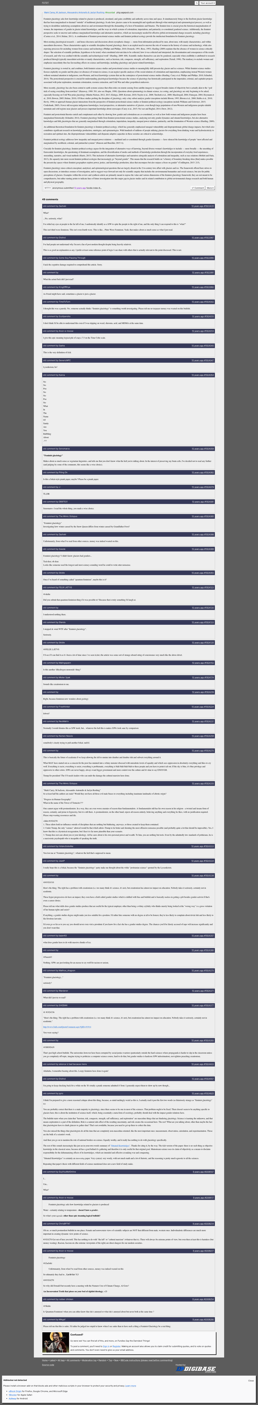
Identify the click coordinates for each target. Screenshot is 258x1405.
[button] (197, 3)
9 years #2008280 (203, 1319)
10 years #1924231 (203, 721)
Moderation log (89, 1360)
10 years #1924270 (203, 750)
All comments (73, 1360)
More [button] (209, 188)
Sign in (106, 1346)
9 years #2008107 (203, 1171)
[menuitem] (207, 3)
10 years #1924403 (202, 1064)
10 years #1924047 (203, 360)
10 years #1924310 (203, 783)
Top (110, 1360)
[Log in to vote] (47, 188)
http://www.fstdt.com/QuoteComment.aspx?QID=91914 (67, 1026)
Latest (53, 1360)
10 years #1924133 (203, 622)
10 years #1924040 (203, 345)
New (116, 1360)
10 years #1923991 (203, 272)
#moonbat (110, 12)
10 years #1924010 (203, 316)
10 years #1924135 (203, 642)
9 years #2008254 (203, 1299)
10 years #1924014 (203, 331)
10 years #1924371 (203, 990)
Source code (48, 1365)
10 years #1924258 (203, 736)
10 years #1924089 (203, 549)
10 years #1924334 (202, 861)
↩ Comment (198, 188)
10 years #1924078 (203, 487)
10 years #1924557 (203, 1078)
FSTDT (45, 2)
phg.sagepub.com (125, 12)
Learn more (130, 1385)
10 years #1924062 (203, 472)
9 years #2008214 (203, 1223)
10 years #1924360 (203, 950)
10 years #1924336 (202, 875)
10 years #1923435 (202, 206)
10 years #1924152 (203, 663)
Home (45, 1360)
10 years (80, 188)
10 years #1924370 (203, 970)
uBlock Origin (15, 1391)
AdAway (12, 1398)
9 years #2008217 (203, 1250)
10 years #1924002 (203, 301)
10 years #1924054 (203, 375)
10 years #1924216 (203, 692)
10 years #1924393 (202, 1040)
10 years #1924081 (203, 501)
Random (102, 1360)
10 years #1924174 (203, 677)
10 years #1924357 (203, 935)
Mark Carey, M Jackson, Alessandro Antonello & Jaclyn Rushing (74, 12)
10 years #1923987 (203, 237)
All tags (61, 1360)
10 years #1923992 (203, 287)
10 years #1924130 (203, 607)
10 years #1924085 (203, 516)
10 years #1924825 (203, 1093)
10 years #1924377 (203, 1005)
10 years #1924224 (203, 706)
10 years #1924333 (202, 846)
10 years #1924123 (203, 587)
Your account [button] (207, 3)
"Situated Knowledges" (120, 1145)
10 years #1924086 (203, 534)
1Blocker (13, 1395)
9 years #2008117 (203, 1197)
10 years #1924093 (203, 572)
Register (117, 1346)
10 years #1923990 (203, 258)
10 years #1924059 (203, 448)
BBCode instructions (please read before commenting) (147, 1360)
